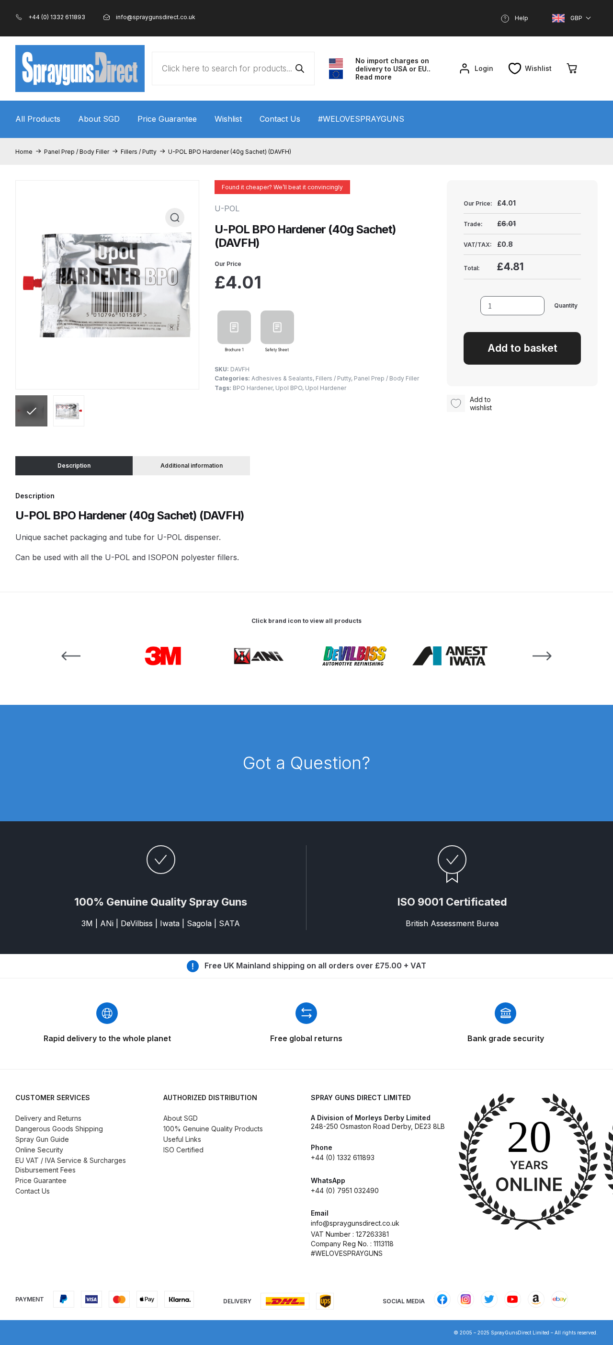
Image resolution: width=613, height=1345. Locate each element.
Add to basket (522, 348)
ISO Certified (183, 1150)
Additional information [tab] (191, 465)
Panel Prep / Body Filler (76, 151)
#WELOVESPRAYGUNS (361, 119)
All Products (37, 119)
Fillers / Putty (139, 151)
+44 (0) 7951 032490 (345, 1190)
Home (24, 151)
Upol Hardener (325, 387)
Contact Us (280, 119)
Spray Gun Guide (42, 1139)
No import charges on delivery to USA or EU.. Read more (393, 69)
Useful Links (182, 1139)
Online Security (39, 1150)
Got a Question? (306, 762)
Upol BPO (288, 387)
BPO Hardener (252, 387)
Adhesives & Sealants (282, 378)
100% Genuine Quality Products (213, 1129)
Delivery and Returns (48, 1118)
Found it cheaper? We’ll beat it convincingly (282, 187)
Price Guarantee (167, 119)
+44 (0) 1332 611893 (343, 1157)
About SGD (99, 119)
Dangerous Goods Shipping (59, 1129)
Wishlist (228, 119)
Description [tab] (74, 465)
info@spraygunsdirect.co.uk (355, 1223)
